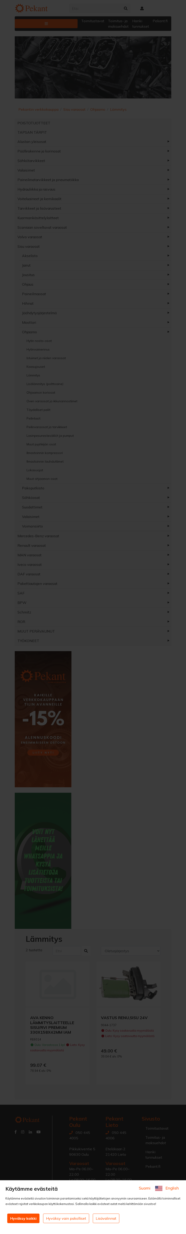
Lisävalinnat (106, 1218)
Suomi (145, 1188)
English (171, 1188)
